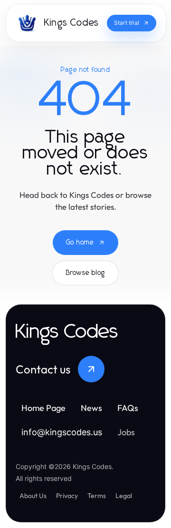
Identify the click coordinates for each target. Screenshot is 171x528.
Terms (96, 495)
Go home (80, 242)
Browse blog (85, 273)
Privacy (67, 495)
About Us (33, 495)
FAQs (127, 407)
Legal (123, 495)
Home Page (43, 407)
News (91, 407)
